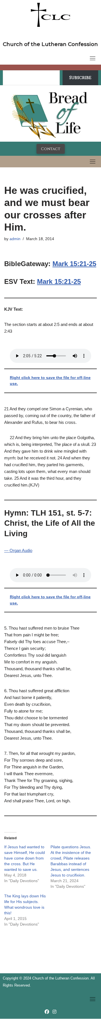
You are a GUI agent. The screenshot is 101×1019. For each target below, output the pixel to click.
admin (15, 239)
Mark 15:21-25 (74, 264)
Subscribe (80, 77)
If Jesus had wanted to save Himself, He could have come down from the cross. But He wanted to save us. (24, 858)
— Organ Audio (18, 550)
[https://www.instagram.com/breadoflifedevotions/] (54, 1011)
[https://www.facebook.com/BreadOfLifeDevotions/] (47, 1011)
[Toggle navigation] (92, 58)
